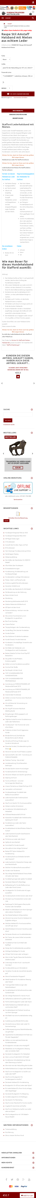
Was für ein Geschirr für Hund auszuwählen (18, 803)
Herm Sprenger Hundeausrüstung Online (18, 551)
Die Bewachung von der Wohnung (15, 592)
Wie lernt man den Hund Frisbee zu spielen (18, 752)
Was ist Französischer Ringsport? (15, 976)
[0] (30, 15)
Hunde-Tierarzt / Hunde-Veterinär (15, 639)
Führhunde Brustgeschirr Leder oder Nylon (18, 1002)
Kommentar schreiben (20, 97)
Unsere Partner (10, 624)
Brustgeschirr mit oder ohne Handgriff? (17, 1045)
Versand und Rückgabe (18, 114)
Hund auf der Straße (11, 667)
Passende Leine (6, 72)
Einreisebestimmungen (12, 568)
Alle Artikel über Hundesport (14, 565)
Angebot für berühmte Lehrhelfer (15, 1106)
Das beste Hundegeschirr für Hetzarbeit (17, 1054)
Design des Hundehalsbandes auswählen (18, 948)
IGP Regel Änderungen (12, 539)
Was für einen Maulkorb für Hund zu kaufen (18, 1103)
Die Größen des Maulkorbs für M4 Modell (18, 589)
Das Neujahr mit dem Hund (13, 670)
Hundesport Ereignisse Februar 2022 (16, 533)
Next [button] (34, 383)
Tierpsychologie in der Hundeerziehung (17, 627)
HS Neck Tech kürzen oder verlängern (16, 954)
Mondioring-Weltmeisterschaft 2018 (16, 601)
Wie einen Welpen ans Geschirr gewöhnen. (18, 775)
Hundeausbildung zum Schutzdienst (16, 968)
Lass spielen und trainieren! (13, 789)
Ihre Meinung (9, 1132)
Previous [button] (2, 383)
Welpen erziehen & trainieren (14, 806)
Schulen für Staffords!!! (18, 340)
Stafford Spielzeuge (13, 345)
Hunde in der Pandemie (12, 870)
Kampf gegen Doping (11, 554)
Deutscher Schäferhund (12, 586)
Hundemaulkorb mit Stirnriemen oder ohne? (18, 896)
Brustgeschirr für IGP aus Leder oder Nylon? (18, 1085)
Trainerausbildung (10, 1129)
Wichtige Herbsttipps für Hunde (15, 951)
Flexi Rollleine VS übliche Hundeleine (16, 636)
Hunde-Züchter (10, 633)
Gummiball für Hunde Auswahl (14, 845)
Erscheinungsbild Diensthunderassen (16, 583)
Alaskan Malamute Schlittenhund (15, 604)
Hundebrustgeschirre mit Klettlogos (16, 1097)
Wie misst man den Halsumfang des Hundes (18, 1065)
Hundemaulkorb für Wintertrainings (16, 772)
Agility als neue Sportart (12, 842)
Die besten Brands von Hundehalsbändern (18, 934)
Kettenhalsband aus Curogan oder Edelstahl (18, 1068)
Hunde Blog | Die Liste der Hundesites (17, 630)
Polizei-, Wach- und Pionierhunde (15, 580)
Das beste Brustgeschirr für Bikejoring (16, 1094)
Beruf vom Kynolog (11, 621)
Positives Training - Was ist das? (14, 760)
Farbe (3, 56)
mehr (6, 520)
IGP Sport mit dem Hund (12, 607)
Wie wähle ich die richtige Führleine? (16, 848)
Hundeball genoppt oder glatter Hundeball (18, 879)
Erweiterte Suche (9, 424)
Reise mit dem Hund (11, 595)
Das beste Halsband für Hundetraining (17, 1082)
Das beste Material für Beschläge (15, 882)
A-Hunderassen (10, 542)
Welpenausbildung (11, 557)
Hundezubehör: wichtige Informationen (17, 577)
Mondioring (8, 598)
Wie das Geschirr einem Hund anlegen (17, 768)
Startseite (4, 23)
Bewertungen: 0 (7, 97)
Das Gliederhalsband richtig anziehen (16, 915)
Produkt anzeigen (18, 376)
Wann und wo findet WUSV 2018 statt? (17, 1057)
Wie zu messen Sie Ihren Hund (14, 1135)
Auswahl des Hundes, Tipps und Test (16, 545)
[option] (18, 373)
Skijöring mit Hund (10, 778)
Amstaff (10, 23)
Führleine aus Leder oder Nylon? (15, 839)
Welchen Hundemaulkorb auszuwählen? (17, 867)
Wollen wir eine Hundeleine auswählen (17, 664)
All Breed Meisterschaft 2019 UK (15, 814)
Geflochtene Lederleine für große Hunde (18, 999)
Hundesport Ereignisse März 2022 (15, 536)
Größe (3, 64)
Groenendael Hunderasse (13, 695)
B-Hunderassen (10, 548)
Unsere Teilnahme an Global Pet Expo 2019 (18, 786)
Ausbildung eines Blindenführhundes (16, 1021)
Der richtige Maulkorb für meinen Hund (17, 996)
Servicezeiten (18, 499)
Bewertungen (18, 118)
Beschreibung (18, 111)
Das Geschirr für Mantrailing (13, 1100)
